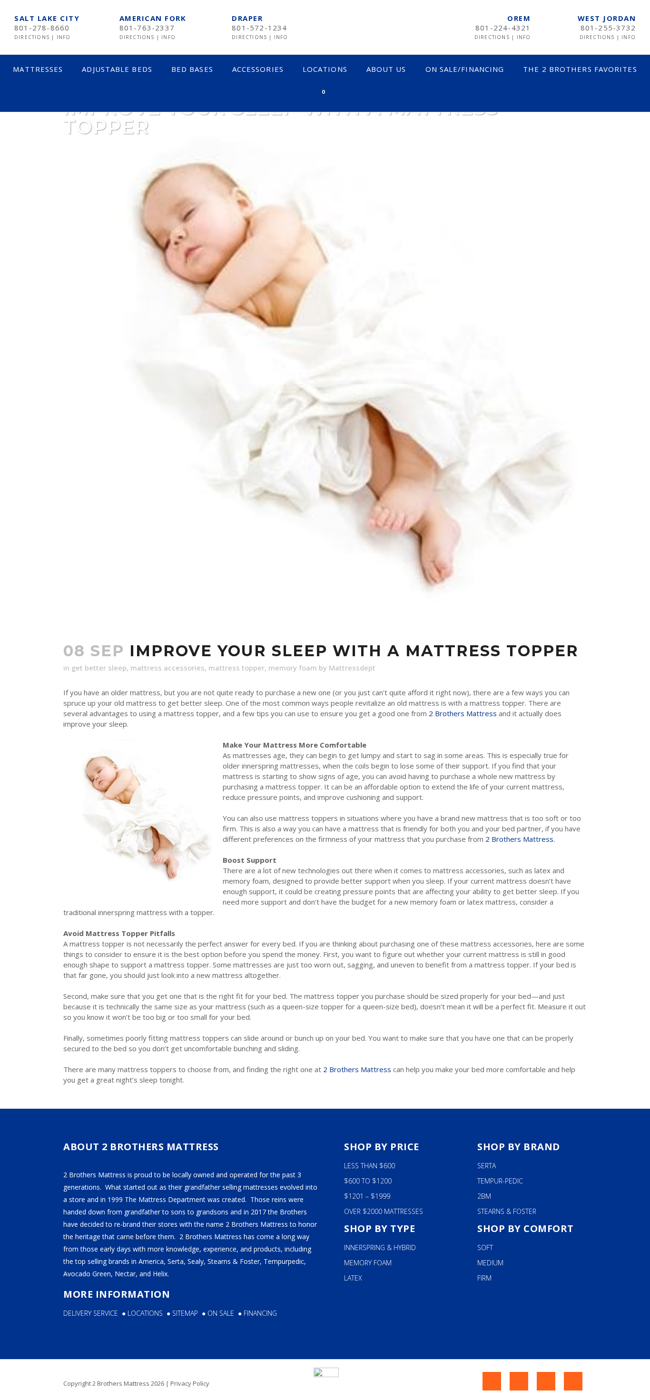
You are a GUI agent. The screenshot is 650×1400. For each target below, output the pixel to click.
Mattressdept (352, 667)
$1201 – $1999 (367, 1196)
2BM (484, 1196)
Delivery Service (90, 1313)
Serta (486, 1165)
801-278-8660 (41, 27)
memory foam (292, 667)
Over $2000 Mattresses (383, 1211)
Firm (484, 1277)
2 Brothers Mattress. (520, 839)
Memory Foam (368, 1262)
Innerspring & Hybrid (380, 1247)
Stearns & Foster (506, 1211)
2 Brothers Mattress (463, 713)
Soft (485, 1247)
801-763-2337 (147, 27)
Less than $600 (369, 1165)
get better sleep (99, 667)
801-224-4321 (503, 27)
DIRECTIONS (32, 37)
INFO (64, 37)
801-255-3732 (608, 27)
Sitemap (187, 1313)
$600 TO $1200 (368, 1180)
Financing (260, 1313)
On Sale (220, 1313)
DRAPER (247, 18)
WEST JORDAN (607, 18)
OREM (519, 18)
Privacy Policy (189, 1383)
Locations (147, 1313)
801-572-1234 (259, 27)
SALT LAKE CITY (46, 18)
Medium (490, 1262)
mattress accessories (167, 667)
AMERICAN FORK (153, 18)
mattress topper (236, 667)
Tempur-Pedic (500, 1180)
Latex (353, 1277)
